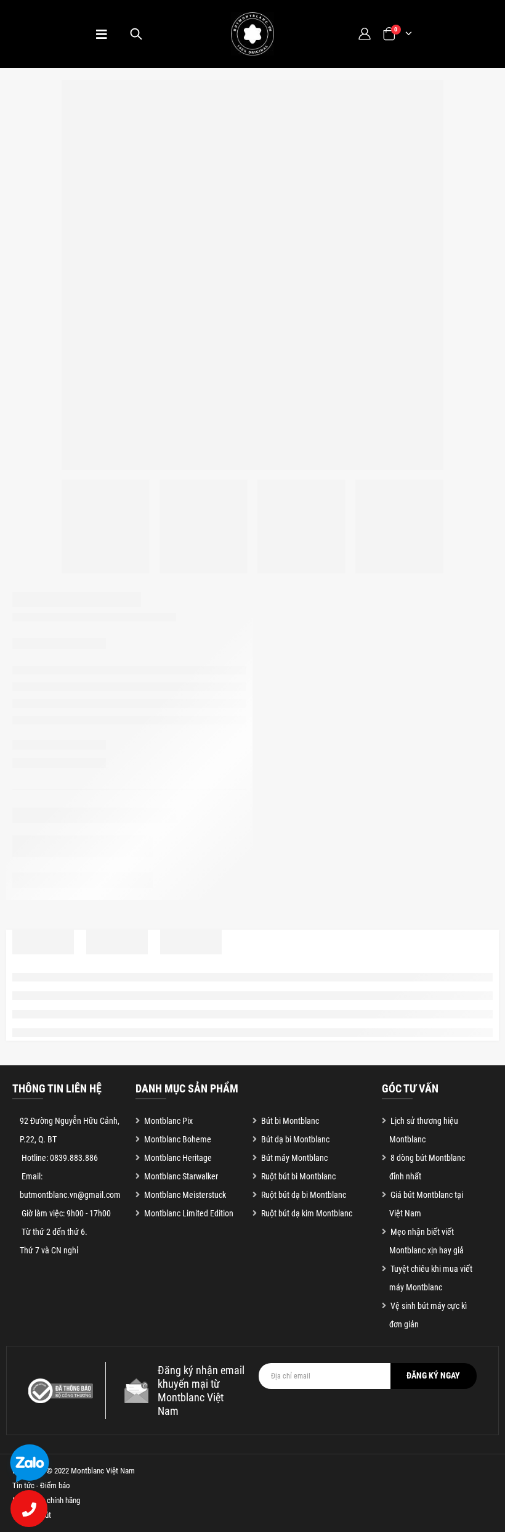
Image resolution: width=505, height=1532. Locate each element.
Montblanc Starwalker (181, 1176)
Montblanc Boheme (177, 1139)
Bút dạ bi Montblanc (295, 1139)
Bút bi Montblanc (290, 1121)
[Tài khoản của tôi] (364, 33)
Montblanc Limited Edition (188, 1213)
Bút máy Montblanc (294, 1158)
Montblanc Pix (168, 1121)
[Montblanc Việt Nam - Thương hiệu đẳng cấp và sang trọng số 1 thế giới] (252, 33)
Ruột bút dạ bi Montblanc (303, 1195)
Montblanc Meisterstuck (185, 1195)
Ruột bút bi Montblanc (298, 1176)
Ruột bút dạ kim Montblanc (306, 1213)
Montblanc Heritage (178, 1158)
